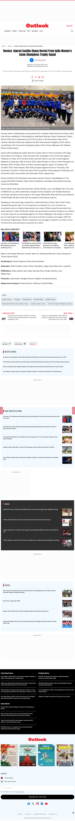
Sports (10, 46)
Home (3, 46)
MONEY (14, 31)
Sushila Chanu (50, 299)
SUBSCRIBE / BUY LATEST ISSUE (37, 797)
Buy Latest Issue (10, 781)
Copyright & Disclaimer (39, 814)
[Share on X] (36, 77)
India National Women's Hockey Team (15, 304)
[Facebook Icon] (28, 803)
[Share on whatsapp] (43, 77)
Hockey (17, 299)
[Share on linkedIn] (39, 77)
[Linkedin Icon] (41, 803)
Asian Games (7, 299)
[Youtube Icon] (46, 803)
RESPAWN (35, 31)
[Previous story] (1, 410)
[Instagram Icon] (37, 803)
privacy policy (20, 791)
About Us (20, 814)
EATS (28, 31)
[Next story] (73, 410)
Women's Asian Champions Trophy (60, 304)
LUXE (41, 31)
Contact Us (28, 814)
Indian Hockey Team (38, 304)
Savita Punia (27, 299)
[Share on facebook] (32, 77)
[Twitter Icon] (33, 803)
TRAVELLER (22, 31)
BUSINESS (7, 31)
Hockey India (38, 299)
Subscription (8, 778)
